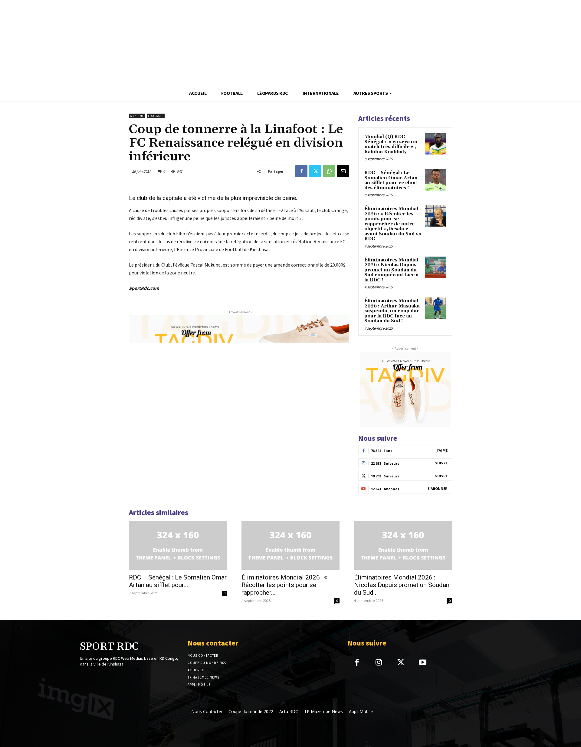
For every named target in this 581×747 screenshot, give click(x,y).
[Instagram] (378, 662)
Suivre (441, 463)
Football (155, 116)
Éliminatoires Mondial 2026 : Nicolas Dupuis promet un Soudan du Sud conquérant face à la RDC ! (391, 270)
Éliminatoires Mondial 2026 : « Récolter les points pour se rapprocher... (284, 585)
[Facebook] (301, 171)
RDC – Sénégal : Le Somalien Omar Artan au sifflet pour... (178, 581)
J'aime (442, 450)
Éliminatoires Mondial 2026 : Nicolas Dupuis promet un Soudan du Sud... (401, 585)
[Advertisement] (181, 42)
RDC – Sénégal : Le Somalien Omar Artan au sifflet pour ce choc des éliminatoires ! (391, 180)
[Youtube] (422, 662)
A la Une (137, 116)
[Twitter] (315, 171)
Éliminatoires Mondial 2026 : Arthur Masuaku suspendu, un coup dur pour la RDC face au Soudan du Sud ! (392, 311)
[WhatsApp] (329, 171)
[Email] (343, 171)
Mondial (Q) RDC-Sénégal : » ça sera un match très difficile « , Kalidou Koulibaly (390, 144)
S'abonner (438, 488)
